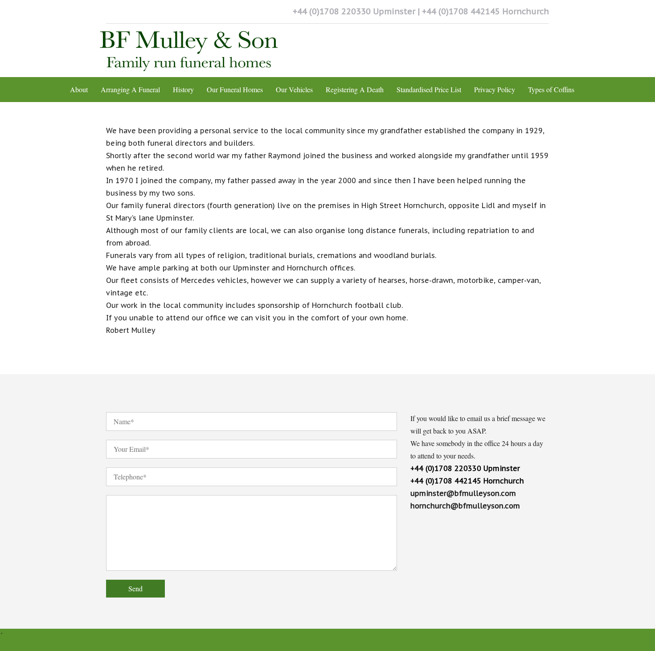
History (183, 89)
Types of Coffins (551, 89)
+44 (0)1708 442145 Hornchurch (467, 480)
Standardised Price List (429, 89)
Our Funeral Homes (235, 89)
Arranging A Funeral (130, 89)
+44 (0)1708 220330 (332, 11)
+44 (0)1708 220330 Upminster (465, 468)
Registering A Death (355, 89)
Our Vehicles (294, 89)
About (79, 89)
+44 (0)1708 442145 (461, 11)
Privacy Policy (494, 89)
